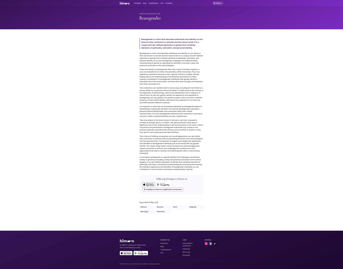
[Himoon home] (124, 3)
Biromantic (161, 212)
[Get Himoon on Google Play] (163, 184)
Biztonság (186, 252)
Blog (144, 3)
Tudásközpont (153, 3)
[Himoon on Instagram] (206, 243)
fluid (198, 100)
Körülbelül (137, 3)
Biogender (193, 207)
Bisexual (143, 207)
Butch (175, 207)
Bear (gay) (144, 212)
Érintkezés (169, 3)
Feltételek (186, 249)
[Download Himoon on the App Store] (148, 184)
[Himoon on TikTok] (214, 243)
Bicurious (160, 207)
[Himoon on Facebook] (210, 243)
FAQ (162, 3)
